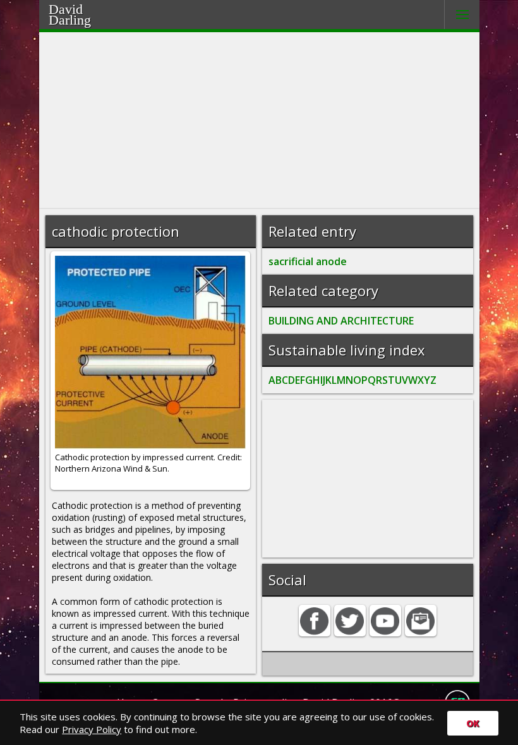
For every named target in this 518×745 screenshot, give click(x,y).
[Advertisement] (259, 120)
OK (472, 723)
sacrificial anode (307, 261)
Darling (70, 20)
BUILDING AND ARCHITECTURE (341, 321)
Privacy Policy (91, 729)
